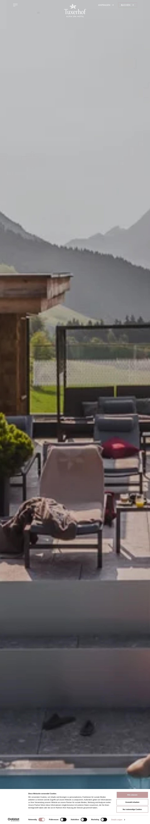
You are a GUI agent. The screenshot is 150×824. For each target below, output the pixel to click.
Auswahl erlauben (132, 802)
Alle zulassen (132, 795)
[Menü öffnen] (15, 5)
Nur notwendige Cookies (132, 809)
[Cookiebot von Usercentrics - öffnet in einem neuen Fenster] (13, 819)
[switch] (63, 819)
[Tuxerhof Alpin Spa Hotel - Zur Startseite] (75, 10)
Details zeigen (116, 820)
